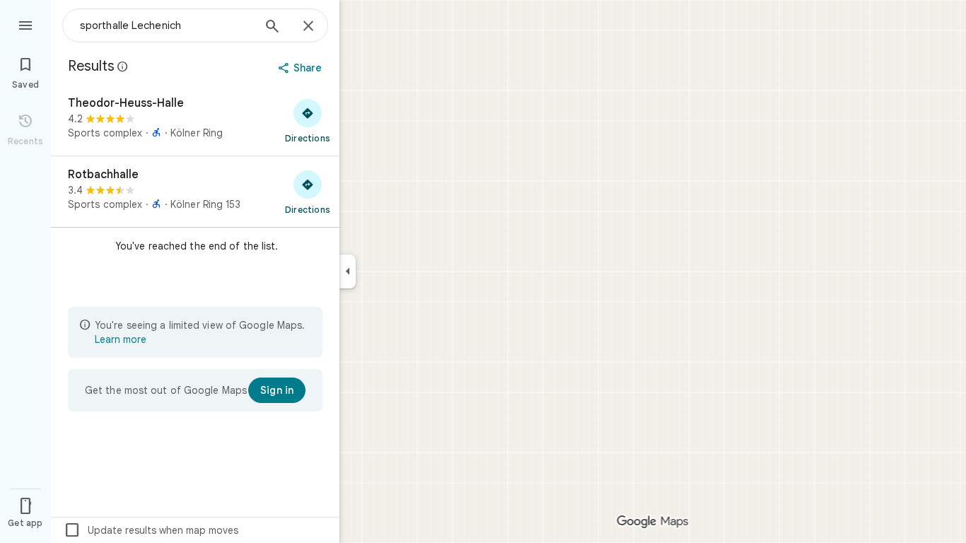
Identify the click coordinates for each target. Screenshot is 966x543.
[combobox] (166, 25)
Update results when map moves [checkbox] (151, 530)
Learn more (120, 339)
